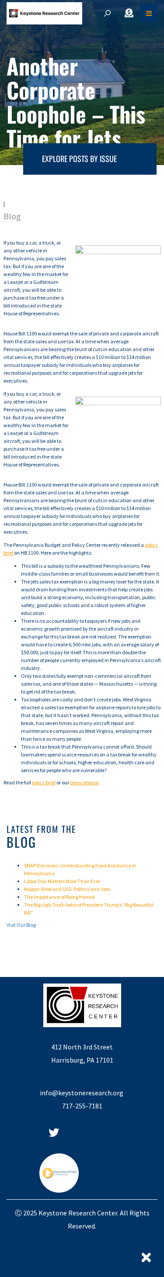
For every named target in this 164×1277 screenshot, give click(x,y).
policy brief (44, 782)
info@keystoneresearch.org (82, 1092)
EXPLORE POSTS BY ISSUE (79, 158)
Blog (12, 216)
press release (84, 782)
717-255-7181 (82, 1105)
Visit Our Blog (21, 925)
